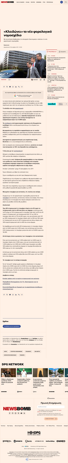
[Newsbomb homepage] (7, 2)
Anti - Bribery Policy (50, 425)
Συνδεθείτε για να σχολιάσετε (11, 326)
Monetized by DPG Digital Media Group (38, 446)
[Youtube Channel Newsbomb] (21, 413)
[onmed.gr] (61, 441)
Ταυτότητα (3, 425)
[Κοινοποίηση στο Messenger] (10, 86)
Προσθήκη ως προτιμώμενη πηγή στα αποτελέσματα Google (24, 96)
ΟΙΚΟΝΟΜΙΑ (38, 2)
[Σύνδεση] (61, 2)
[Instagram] (15, 413)
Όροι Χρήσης (10, 425)
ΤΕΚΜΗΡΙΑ (22, 355)
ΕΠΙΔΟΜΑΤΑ (28, 351)
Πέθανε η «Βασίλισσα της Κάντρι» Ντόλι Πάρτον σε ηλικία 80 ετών (7, 381)
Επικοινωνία (59, 425)
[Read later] (44, 79)
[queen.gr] (28, 441)
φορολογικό (19, 108)
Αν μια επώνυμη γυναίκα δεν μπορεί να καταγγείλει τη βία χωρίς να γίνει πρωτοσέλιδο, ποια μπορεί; (39, 383)
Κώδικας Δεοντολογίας (30, 425)
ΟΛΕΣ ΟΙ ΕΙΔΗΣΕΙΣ (20, 2)
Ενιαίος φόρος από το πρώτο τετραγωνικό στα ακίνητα (21, 278)
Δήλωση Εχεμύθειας (19, 425)
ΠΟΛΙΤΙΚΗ (33, 2)
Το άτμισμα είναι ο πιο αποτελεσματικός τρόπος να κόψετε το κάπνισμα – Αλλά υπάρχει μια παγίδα (56, 68)
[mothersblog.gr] (50, 441)
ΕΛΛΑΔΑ (27, 2)
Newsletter (14, 344)
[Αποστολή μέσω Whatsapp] (13, 86)
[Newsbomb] (17, 408)
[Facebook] (9, 413)
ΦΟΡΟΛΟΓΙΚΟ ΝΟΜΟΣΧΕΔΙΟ (10, 355)
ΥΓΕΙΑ (44, 2)
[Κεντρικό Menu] (66, 2)
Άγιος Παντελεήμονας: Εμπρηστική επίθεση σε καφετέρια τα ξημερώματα (56, 59)
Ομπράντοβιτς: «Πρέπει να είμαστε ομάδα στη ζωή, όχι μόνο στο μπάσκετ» (23, 381)
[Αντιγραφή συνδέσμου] (40, 79)
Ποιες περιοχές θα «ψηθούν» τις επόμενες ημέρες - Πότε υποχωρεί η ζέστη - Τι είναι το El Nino (55, 382)
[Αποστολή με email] (22, 86)
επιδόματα (8, 123)
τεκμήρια (6, 198)
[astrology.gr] (39, 441)
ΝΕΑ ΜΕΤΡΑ (37, 351)
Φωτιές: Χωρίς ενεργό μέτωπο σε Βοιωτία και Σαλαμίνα (55, 97)
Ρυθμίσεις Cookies (40, 425)
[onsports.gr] (18, 441)
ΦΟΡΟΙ (5, 351)
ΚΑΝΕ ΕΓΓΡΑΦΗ (49, 418)
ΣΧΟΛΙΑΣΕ (35, 79)
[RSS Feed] (24, 413)
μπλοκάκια (18, 151)
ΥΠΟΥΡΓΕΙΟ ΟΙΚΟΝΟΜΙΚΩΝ (16, 351)
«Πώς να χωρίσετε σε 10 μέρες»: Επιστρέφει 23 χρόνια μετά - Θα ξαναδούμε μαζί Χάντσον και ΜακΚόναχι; (55, 89)
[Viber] (12, 413)
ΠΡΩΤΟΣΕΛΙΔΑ (50, 2)
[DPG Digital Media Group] (34, 433)
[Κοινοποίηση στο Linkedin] (16, 86)
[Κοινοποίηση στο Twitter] (7, 86)
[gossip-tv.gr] (7, 441)
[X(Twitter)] (18, 413)
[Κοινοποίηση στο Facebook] (4, 86)
